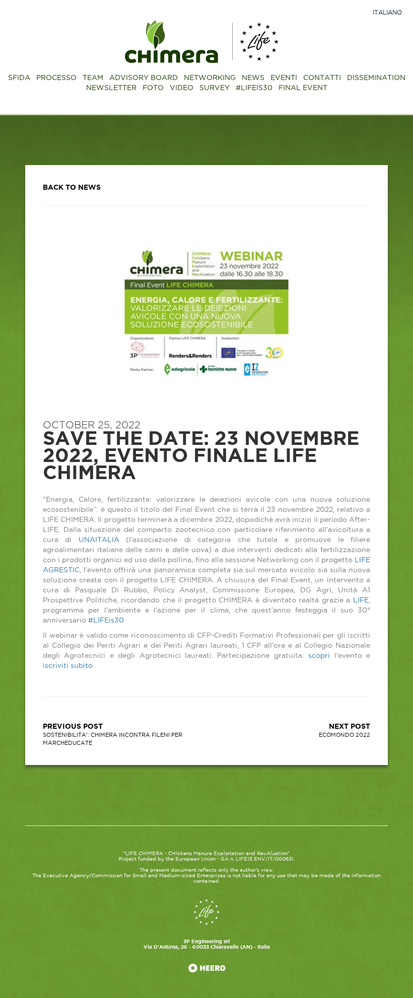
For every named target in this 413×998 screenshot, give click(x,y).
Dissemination (376, 78)
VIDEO (181, 88)
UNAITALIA (99, 540)
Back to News (72, 188)
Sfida (19, 78)
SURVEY (214, 88)
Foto (153, 88)
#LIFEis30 (106, 621)
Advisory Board (143, 78)
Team (93, 78)
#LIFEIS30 (254, 88)
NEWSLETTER (111, 88)
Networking (210, 78)
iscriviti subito (68, 666)
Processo (56, 78)
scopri (319, 656)
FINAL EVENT (303, 88)
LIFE (361, 600)
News (253, 78)
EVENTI (283, 78)
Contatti (322, 78)
